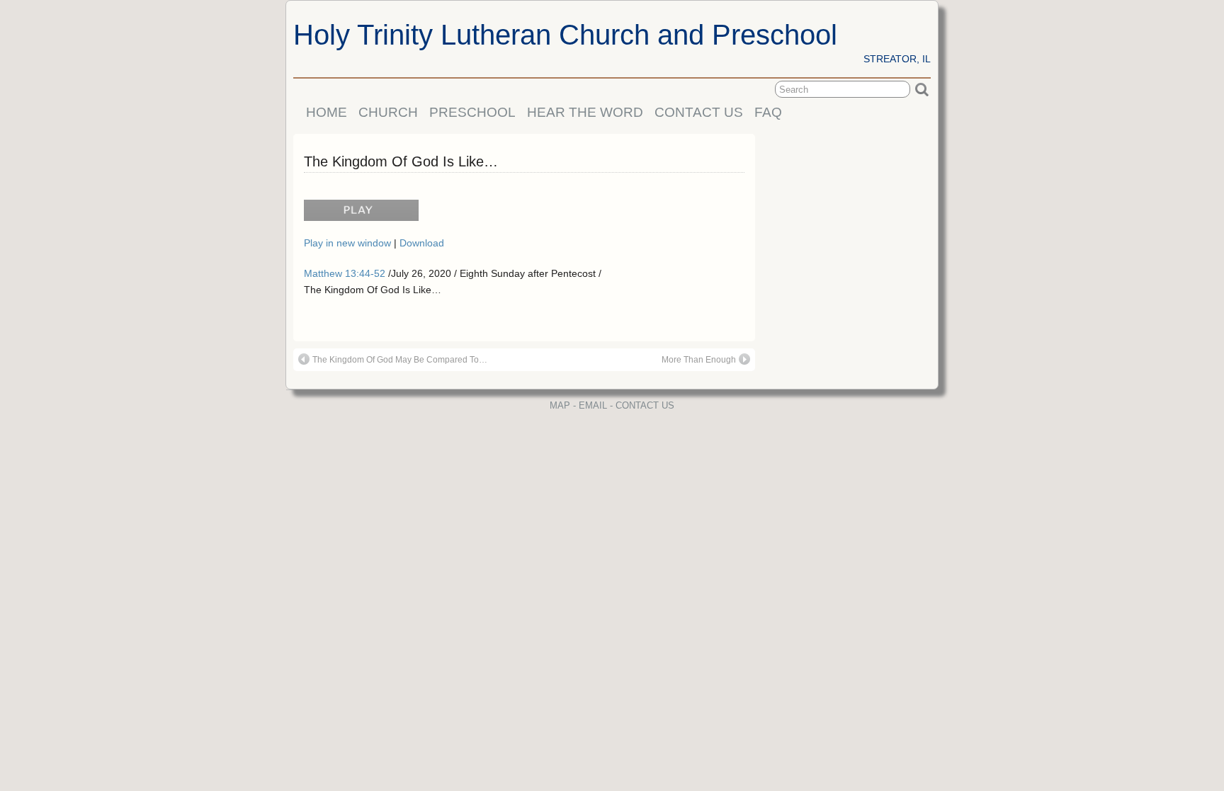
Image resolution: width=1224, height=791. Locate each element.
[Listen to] (358, 216)
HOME (326, 112)
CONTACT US (698, 112)
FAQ (768, 112)
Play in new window (349, 243)
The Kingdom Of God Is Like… (401, 161)
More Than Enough (699, 360)
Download (422, 243)
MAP (560, 405)
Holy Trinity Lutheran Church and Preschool (565, 34)
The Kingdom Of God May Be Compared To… (399, 360)
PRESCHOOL (472, 112)
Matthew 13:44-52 (344, 273)
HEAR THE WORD (585, 112)
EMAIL (593, 405)
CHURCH (388, 112)
